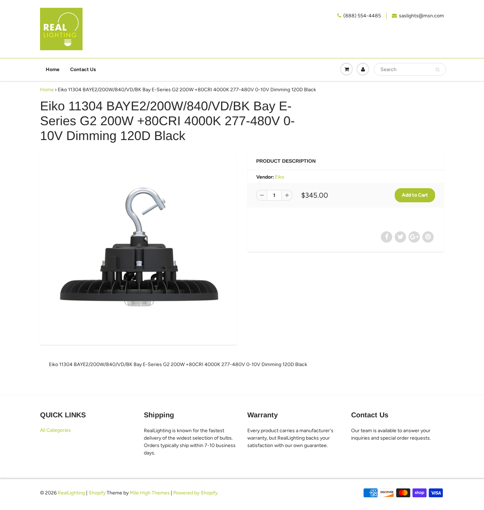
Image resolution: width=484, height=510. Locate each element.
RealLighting (71, 493)
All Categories (55, 430)
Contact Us (83, 69)
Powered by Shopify (195, 493)
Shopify (97, 493)
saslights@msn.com (421, 16)
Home (53, 69)
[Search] (437, 69)
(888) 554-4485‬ (362, 16)
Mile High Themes (150, 493)
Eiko (279, 177)
